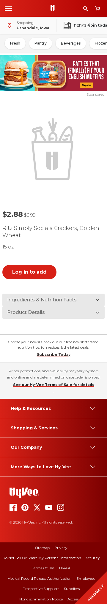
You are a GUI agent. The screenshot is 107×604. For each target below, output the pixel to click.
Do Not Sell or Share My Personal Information (41, 558)
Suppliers (72, 588)
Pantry (40, 43)
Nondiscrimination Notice (41, 599)
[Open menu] (8, 8)
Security (93, 558)
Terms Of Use (43, 568)
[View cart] (97, 8)
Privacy (60, 547)
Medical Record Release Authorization (39, 578)
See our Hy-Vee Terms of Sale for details (53, 384)
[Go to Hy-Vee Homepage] (54, 8)
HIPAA (64, 568)
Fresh (15, 43)
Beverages (71, 43)
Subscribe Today (53, 354)
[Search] (85, 8)
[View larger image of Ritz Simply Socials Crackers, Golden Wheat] (53, 148)
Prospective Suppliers (41, 588)
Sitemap (42, 547)
